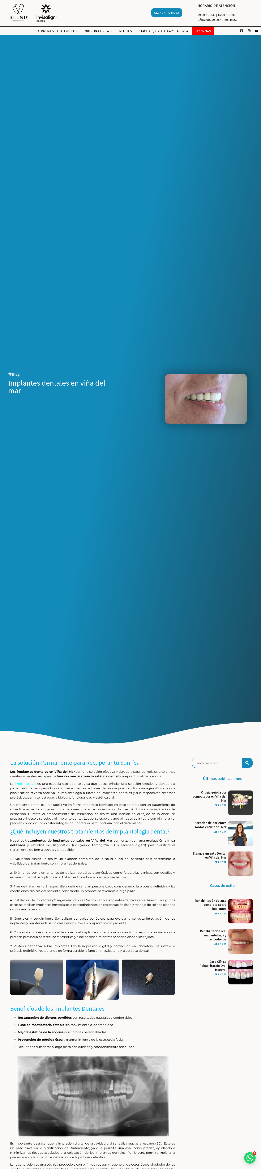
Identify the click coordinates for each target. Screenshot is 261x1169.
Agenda (182, 31)
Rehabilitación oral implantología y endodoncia (213, 935)
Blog (16, 374)
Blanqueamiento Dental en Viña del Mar (209, 855)
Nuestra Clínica (97, 31)
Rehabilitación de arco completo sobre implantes (210, 905)
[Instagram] (249, 31)
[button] (250, 1158)
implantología (25, 784)
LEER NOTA (219, 805)
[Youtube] (256, 31)
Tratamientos (67, 31)
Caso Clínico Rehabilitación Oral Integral (213, 966)
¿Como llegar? (163, 31)
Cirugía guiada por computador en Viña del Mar (209, 796)
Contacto (142, 31)
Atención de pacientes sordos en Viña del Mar (210, 825)
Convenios (46, 31)
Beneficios (124, 31)
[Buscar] (247, 763)
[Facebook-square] (241, 31)
